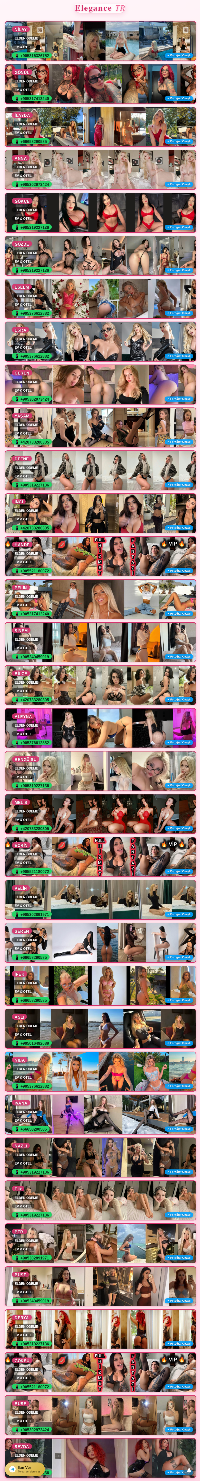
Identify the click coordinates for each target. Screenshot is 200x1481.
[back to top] (189, 1470)
